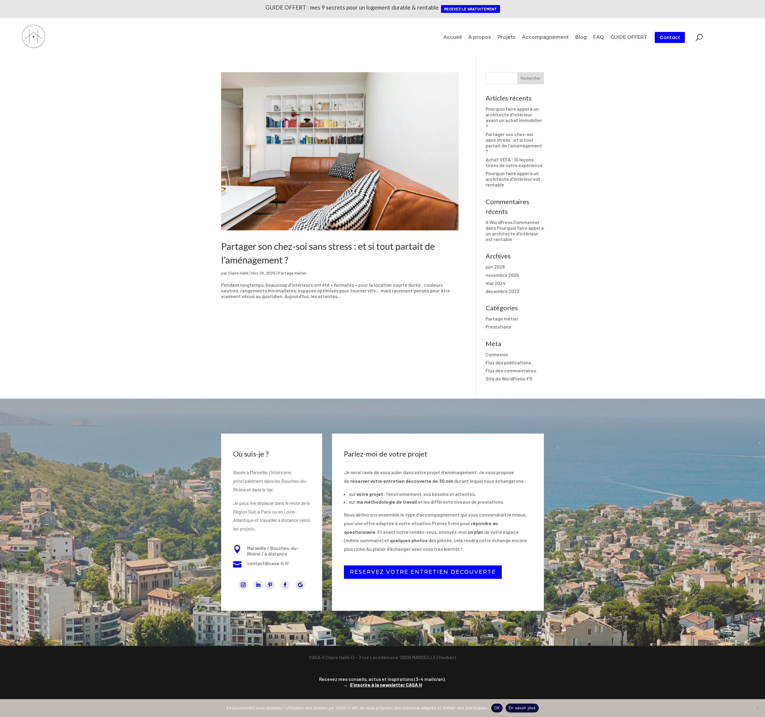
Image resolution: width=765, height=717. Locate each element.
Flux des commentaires (511, 370)
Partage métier (292, 272)
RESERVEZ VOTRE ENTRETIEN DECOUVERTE (423, 572)
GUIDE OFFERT (629, 37)
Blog (581, 37)
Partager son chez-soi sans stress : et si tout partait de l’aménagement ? (514, 142)
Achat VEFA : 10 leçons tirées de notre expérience (514, 162)
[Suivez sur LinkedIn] (258, 585)
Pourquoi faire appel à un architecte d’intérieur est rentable (513, 178)
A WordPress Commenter (512, 222)
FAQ (598, 37)
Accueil (452, 37)
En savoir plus (522, 707)
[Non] (758, 708)
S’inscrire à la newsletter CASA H (386, 684)
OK (497, 707)
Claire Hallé (238, 272)
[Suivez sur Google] (300, 585)
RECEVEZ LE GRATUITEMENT (470, 9)
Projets (506, 37)
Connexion (497, 354)
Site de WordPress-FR (509, 378)
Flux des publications (508, 362)
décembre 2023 (502, 291)
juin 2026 (495, 266)
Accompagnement (545, 37)
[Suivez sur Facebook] (285, 585)
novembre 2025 (502, 275)
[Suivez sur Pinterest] (270, 585)
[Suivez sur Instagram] (243, 585)
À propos (479, 37)
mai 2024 (496, 283)
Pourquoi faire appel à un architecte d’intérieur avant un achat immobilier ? (514, 117)
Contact (670, 37)
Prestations (498, 326)
